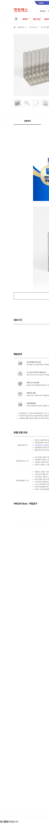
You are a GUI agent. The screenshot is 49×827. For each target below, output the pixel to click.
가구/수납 (32, 27)
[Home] (14, 27)
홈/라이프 (21, 27)
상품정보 (27, 120)
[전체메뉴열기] (16, 18)
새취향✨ (26, 19)
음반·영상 (36, 19)
